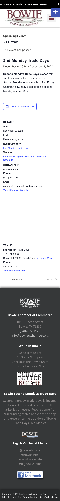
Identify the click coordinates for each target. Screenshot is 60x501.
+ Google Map (44, 258)
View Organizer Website (16, 190)
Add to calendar (21, 106)
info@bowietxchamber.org (30, 335)
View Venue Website (14, 270)
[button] (55, 12)
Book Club (17, 279)
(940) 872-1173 (41, 4)
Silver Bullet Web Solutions (46, 497)
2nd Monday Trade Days (16, 148)
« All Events (10, 42)
